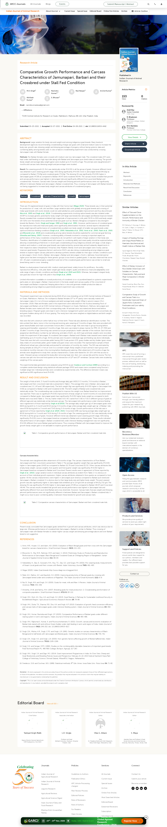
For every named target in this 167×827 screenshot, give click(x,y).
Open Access (76, 814)
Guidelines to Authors (79, 774)
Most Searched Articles (110, 797)
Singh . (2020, (53, 411)
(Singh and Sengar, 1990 (50, 223)
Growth (71, 196)
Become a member (139, 783)
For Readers (76, 809)
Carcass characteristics (54, 196)
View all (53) (52, 704)
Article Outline (141, 11)
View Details (134, 137)
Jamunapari (84, 196)
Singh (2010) (58, 404)
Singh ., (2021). (27, 473)
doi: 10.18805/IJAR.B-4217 (58, 627)
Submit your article (139, 779)
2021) (62, 411)
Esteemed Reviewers (109, 807)
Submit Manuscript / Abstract (120, 4)
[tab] (66, 110)
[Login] (161, 4)
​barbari (24, 196)
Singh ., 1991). (70, 223)
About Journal (52, 11)
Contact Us (136, 774)
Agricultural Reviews (49, 793)
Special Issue (82, 11)
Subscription (106, 811)
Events (62, 4)
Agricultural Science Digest (51, 798)
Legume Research (48, 789)
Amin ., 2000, (91, 231)
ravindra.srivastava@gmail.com (38, 105)
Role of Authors (77, 805)
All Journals (35, 4)
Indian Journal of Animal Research (22, 11)
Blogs (48, 4)
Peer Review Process (79, 791)
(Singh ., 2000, (57, 231)
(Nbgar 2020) (79, 206)
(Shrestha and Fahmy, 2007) (31, 235)
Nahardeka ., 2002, (74, 231)
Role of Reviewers (78, 800)
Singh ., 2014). (43, 213)
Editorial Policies (77, 795)
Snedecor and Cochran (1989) (86, 365)
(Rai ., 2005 (26, 213)
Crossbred (35, 196)
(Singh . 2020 (65, 272)
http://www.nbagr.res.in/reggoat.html (63, 570)
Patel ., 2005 (105, 231)
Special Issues (106, 783)
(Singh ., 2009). (64, 275)
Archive (124, 11)
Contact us (134, 574)
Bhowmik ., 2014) (31, 233)
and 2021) (77, 272)
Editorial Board (95, 11)
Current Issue (69, 11)
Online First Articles (111, 11)
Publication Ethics (78, 779)
